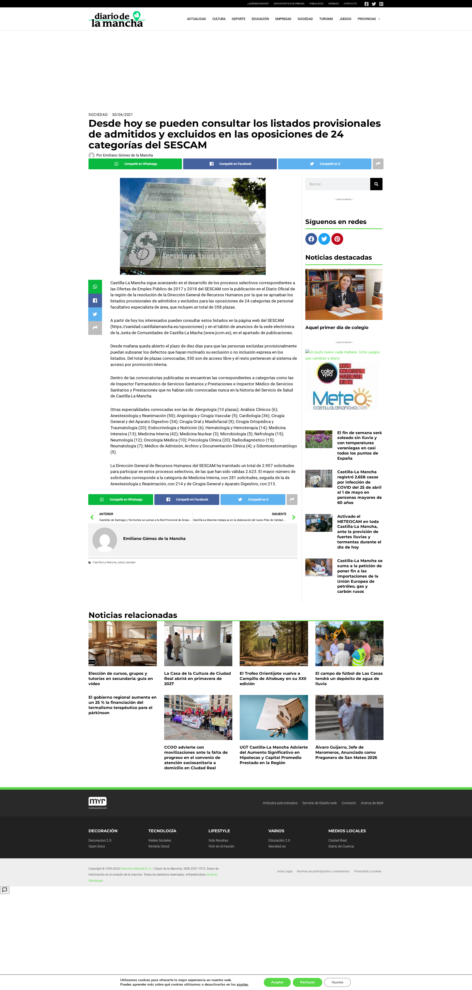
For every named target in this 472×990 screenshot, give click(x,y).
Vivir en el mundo (221, 846)
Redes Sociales (159, 840)
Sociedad (98, 114)
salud (121, 562)
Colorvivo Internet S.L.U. (136, 868)
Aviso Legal (285, 871)
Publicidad (317, 3)
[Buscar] (376, 184)
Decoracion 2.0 (99, 840)
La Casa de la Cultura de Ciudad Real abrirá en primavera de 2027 (197, 678)
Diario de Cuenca (341, 846)
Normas (333, 3)
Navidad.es (277, 846)
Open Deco (96, 846)
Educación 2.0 (279, 840)
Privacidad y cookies (367, 871)
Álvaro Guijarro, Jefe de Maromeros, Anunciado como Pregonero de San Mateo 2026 (346, 752)
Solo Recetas (218, 840)
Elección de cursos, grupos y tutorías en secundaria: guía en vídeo (120, 678)
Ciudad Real (337, 840)
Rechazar (307, 982)
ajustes (242, 984)
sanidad (130, 562)
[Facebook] (366, 4)
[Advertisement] (236, 67)
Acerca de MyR (372, 803)
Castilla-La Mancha (105, 562)
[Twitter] (374, 4)
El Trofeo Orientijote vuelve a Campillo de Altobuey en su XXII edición (273, 678)
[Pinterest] (381, 4)
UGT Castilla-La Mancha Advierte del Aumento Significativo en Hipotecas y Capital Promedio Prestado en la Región (274, 755)
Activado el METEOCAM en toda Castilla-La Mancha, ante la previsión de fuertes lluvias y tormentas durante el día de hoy (359, 532)
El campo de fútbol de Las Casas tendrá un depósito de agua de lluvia (349, 678)
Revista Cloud (158, 846)
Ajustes (337, 982)
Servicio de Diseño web (319, 803)
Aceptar (277, 982)
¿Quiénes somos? (258, 3)
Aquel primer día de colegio (337, 327)
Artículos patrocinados (280, 803)
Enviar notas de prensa (289, 3)
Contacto (350, 3)
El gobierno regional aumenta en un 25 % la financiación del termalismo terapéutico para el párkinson (122, 705)
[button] (378, 19)
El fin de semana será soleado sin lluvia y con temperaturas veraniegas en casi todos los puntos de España (359, 445)
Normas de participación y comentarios (323, 871)
